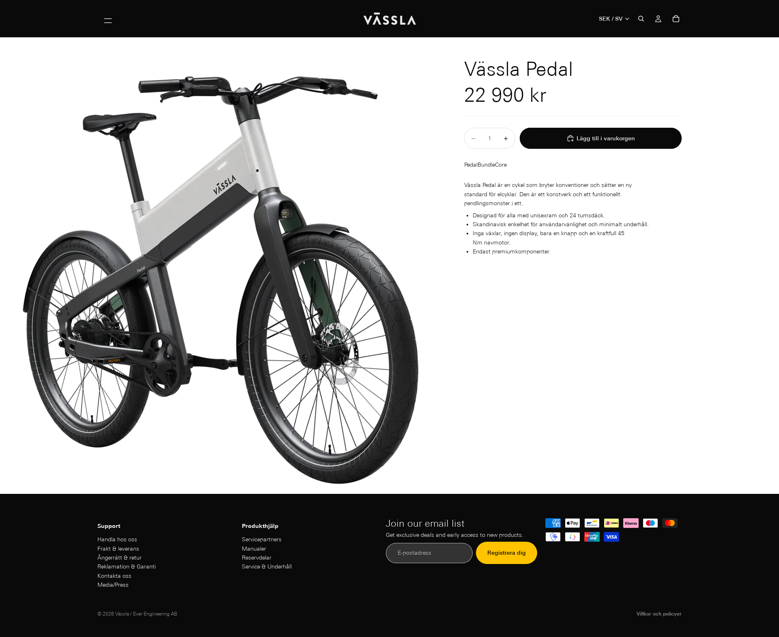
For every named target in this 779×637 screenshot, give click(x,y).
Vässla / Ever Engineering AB (146, 614)
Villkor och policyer (659, 614)
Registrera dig (506, 553)
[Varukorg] (676, 19)
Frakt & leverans (118, 548)
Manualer (254, 548)
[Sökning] (641, 19)
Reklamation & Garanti (126, 567)
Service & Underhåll (267, 567)
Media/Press (113, 585)
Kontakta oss (114, 576)
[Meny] (107, 18)
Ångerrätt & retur (119, 557)
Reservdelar (256, 557)
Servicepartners (262, 539)
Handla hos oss (117, 539)
